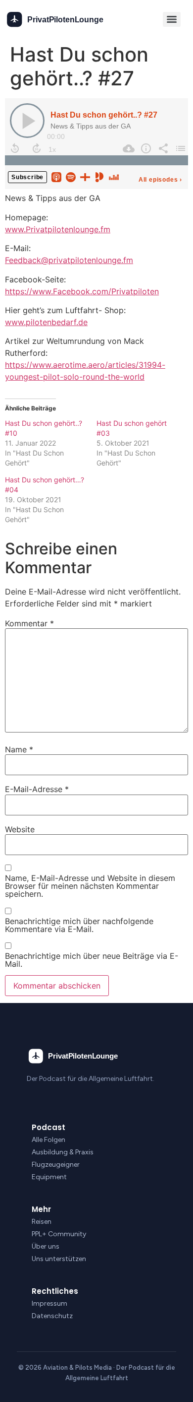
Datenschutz (52, 1316)
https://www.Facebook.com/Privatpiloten (82, 291)
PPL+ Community (59, 1234)
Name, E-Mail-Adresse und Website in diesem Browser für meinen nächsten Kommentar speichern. (90, 886)
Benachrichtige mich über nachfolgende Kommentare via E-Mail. (79, 925)
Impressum (49, 1303)
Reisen (41, 1221)
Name (19, 749)
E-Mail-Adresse (37, 789)
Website (20, 829)
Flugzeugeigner (56, 1164)
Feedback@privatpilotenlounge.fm (69, 260)
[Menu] (172, 19)
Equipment (49, 1177)
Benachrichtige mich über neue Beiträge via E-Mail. (91, 960)
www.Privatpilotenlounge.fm (57, 229)
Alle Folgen (48, 1139)
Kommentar (29, 623)
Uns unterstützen (59, 1259)
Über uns (45, 1246)
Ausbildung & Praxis (63, 1152)
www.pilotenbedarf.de (46, 322)
